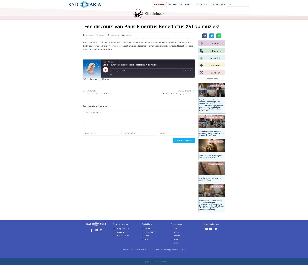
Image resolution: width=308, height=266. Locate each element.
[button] (204, 35)
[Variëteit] (201, 73)
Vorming (215, 65)
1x (119, 71)
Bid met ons (175, 4)
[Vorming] (201, 65)
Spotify (97, 79)
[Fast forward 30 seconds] (123, 71)
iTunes (105, 79)
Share (112, 75)
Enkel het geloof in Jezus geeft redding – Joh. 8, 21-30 (210, 156)
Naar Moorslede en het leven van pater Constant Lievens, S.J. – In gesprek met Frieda (211, 133)
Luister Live (216, 4)
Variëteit (215, 72)
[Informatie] (201, 51)
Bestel (189, 4)
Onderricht (215, 58)
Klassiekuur (154, 14)
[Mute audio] (111, 71)
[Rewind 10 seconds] (115, 71)
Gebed (215, 43)
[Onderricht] (201, 58)
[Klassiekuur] (138, 13)
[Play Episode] (105, 69)
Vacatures (160, 4)
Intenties (201, 4)
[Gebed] (202, 44)
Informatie (215, 51)
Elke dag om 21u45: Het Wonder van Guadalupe (211, 179)
